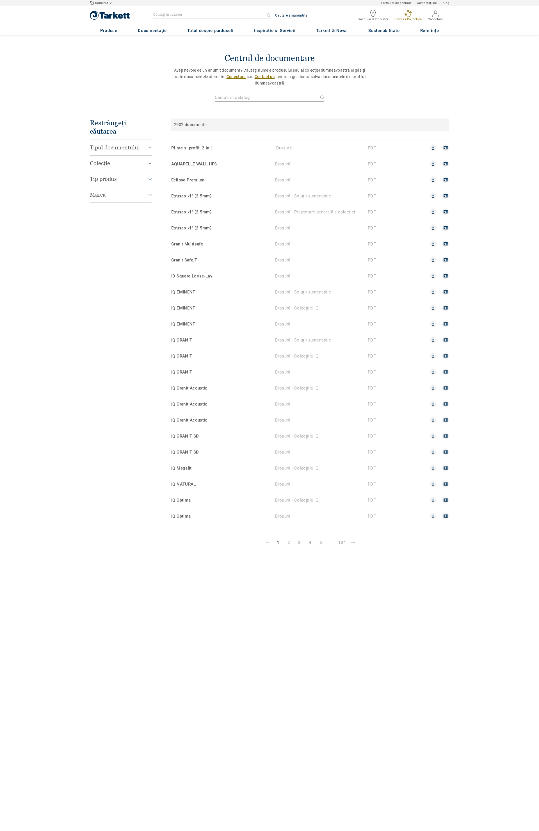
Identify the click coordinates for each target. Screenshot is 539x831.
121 (342, 542)
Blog (446, 3)
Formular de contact (396, 3)
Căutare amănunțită (291, 15)
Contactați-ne (427, 3)
